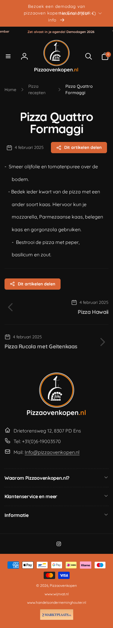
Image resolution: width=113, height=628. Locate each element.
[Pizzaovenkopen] (57, 415)
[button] (8, 56)
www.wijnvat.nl (57, 594)
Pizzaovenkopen (63, 585)
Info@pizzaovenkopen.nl (52, 452)
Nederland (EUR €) (78, 13)
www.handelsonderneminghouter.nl (56, 602)
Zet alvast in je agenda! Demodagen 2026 (58, 32)
